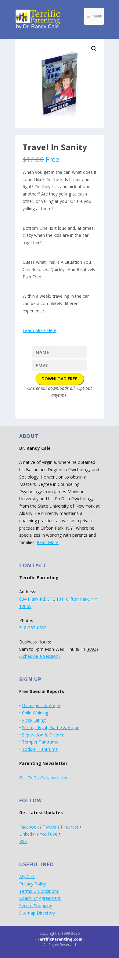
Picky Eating (33, 720)
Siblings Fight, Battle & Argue (50, 727)
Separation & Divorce (43, 735)
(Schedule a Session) (39, 656)
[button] (93, 48)
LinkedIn (27, 834)
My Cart (27, 876)
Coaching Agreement (40, 898)
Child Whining (35, 713)
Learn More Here (39, 330)
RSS (23, 841)
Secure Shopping (35, 905)
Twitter (50, 827)
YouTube (48, 834)
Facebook (29, 827)
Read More (48, 542)
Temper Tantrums (40, 742)
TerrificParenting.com (59, 939)
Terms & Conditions (39, 891)
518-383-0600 (33, 628)
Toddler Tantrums (40, 749)
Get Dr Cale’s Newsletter (43, 778)
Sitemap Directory (37, 913)
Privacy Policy (32, 884)
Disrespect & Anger (41, 705)
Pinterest (69, 827)
